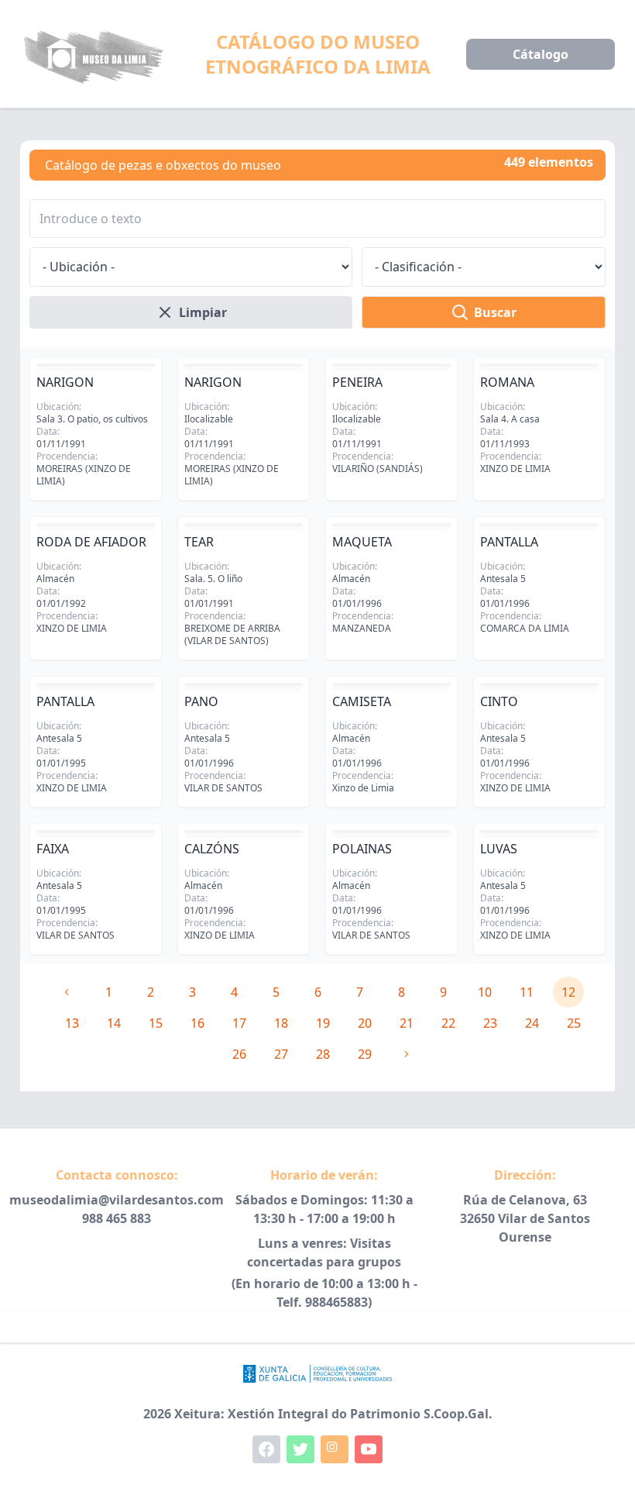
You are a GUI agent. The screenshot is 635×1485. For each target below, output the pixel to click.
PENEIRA (357, 382)
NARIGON (65, 382)
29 (365, 1054)
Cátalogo (540, 54)
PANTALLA (509, 541)
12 (568, 992)
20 (365, 1023)
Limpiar (203, 312)
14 (114, 1023)
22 (448, 1023)
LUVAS (498, 848)
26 (239, 1054)
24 (532, 1023)
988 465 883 (116, 1218)
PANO (201, 701)
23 (490, 1023)
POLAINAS (362, 848)
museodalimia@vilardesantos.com (116, 1199)
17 (239, 1023)
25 (574, 1023)
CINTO (499, 701)
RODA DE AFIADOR (91, 541)
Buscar (495, 312)
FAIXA (52, 848)
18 (281, 1023)
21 (407, 1023)
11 (527, 992)
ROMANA (507, 382)
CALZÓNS (211, 848)
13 (72, 1023)
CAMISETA (361, 701)
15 (156, 1023)
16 (197, 1023)
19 (323, 1023)
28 (323, 1054)
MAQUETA (362, 541)
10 (485, 992)
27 (281, 1054)
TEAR (199, 541)
